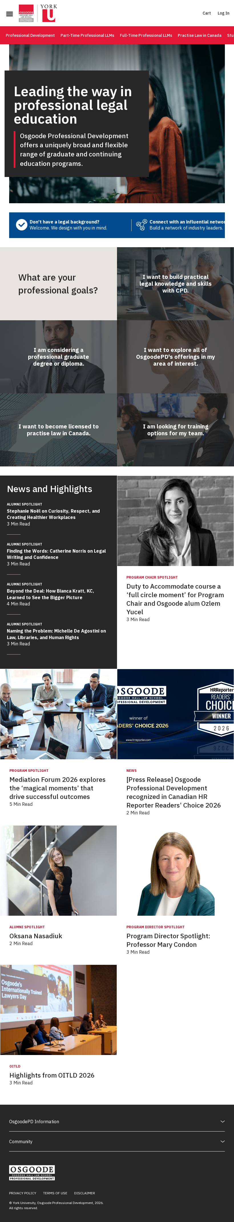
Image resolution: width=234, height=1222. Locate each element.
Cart (207, 13)
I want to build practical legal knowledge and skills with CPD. (176, 283)
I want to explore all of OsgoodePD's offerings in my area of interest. (175, 356)
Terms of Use (55, 1193)
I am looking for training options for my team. (175, 429)
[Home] (38, 14)
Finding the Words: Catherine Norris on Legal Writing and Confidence (56, 551)
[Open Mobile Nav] (9, 14)
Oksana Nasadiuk (35, 936)
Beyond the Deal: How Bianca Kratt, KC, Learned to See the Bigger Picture (50, 591)
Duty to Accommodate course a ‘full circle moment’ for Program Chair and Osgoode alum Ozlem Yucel (175, 599)
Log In (223, 13)
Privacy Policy (22, 1193)
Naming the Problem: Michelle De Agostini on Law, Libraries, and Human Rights (56, 631)
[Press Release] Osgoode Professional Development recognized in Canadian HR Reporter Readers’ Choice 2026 (173, 792)
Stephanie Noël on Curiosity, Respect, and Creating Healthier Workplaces (53, 511)
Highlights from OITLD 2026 (52, 1075)
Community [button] (21, 1141)
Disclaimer (84, 1193)
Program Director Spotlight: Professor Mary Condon (168, 940)
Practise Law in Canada (199, 35)
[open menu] (9, 14)
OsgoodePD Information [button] (34, 1121)
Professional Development (30, 35)
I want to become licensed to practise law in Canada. (59, 429)
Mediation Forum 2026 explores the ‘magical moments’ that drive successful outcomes (57, 788)
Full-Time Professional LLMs (146, 35)
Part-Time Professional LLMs (87, 35)
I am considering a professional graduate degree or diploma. (58, 356)
